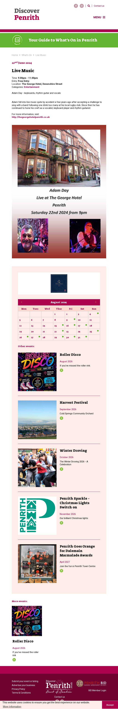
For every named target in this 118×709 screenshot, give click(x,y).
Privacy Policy (18, 689)
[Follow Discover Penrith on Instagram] (82, 6)
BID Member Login (97, 690)
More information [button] (12, 706)
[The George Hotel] (59, 283)
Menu (97, 17)
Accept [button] (110, 705)
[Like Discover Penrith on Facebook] (76, 6)
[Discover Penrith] (27, 15)
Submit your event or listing (25, 681)
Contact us (99, 6)
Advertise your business (23, 685)
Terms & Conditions (21, 693)
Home (15, 55)
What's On (27, 55)
